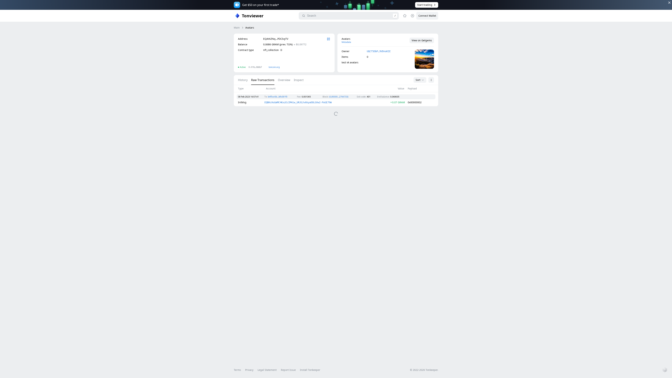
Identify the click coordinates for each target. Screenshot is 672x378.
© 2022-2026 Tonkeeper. (424, 370)
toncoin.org (274, 67)
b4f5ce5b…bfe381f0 (277, 96)
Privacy (249, 370)
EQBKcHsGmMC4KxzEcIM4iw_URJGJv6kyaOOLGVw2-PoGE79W (298, 102)
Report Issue (288, 370)
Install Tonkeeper (310, 370)
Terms (237, 370)
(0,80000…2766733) (338, 96)
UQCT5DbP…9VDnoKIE (379, 51)
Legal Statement (267, 370)
